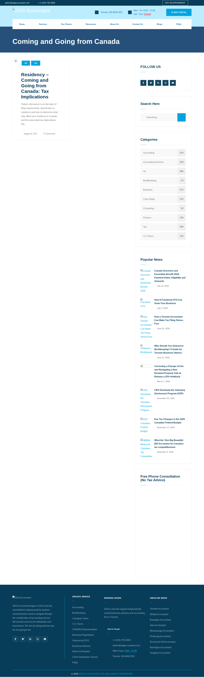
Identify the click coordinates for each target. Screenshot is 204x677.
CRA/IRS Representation (84, 629)
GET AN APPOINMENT (175, 3)
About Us (114, 24)
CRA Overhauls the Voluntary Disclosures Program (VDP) (169, 392)
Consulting (148, 208)
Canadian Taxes (80, 618)
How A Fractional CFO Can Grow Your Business (168, 301)
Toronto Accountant (159, 609)
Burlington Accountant (161, 647)
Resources (91, 24)
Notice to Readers (81, 651)
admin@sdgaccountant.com (17, 3)
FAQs (178, 24)
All (26, 63)
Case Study (149, 199)
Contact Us (137, 24)
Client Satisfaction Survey (85, 657)
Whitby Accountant (159, 614)
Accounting (148, 153)
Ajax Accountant (158, 625)
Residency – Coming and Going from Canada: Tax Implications (35, 85)
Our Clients (66, 24)
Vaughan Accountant (160, 653)
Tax (35, 63)
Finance (147, 217)
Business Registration (83, 635)
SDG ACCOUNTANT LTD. (92, 674)
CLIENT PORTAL (179, 12)
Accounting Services (153, 162)
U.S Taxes (148, 236)
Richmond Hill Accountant (162, 642)
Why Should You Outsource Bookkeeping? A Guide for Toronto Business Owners (169, 349)
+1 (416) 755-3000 (122, 640)
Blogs (159, 24)
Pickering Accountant (160, 636)
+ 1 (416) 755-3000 (46, 3)
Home (22, 24)
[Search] (181, 117)
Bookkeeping (149, 180)
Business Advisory (81, 646)
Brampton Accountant (160, 620)
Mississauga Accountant (162, 631)
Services (43, 24)
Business (147, 190)
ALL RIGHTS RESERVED (120, 674)
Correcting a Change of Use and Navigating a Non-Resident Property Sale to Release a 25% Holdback (169, 371)
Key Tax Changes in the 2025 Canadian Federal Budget (169, 421)
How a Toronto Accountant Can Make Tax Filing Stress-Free (168, 320)
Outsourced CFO (80, 640)
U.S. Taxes (77, 624)
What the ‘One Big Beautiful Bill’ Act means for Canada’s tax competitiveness (169, 443)
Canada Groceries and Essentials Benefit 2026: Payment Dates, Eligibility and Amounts (170, 276)
